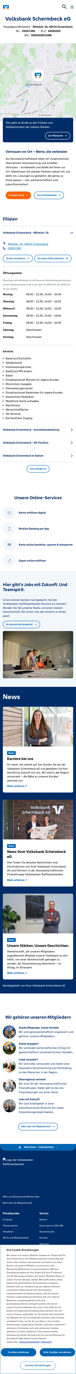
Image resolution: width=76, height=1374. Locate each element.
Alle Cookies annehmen (57, 1352)
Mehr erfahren (16, 786)
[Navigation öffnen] (72, 7)
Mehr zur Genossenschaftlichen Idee (21, 1196)
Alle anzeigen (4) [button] (38, 468)
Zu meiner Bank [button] (16, 195)
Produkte (7, 1219)
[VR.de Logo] (18, 7)
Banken (43, 1219)
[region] (38, 1309)
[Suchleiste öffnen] (64, 7)
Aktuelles (44, 1244)
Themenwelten (10, 1225)
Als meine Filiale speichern (50, 258)
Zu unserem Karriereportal (19, 624)
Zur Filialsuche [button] (55, 135)
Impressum (46, 1342)
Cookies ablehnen (18, 1352)
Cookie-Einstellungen (38, 1365)
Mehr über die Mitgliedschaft (36, 1126)
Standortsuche (46, 1231)
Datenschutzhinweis (29, 1342)
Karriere (43, 1237)
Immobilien (8, 1231)
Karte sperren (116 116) (51, 1225)
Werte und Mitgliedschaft (16, 1237)
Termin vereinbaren (15, 258)
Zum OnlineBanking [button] (47, 195)
